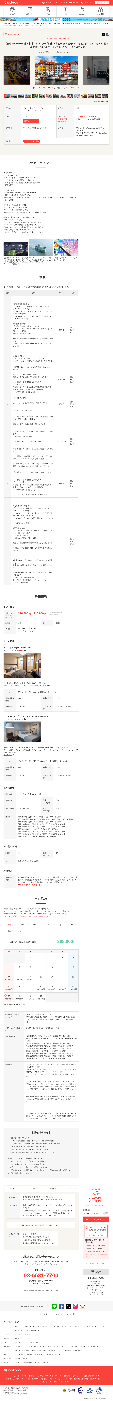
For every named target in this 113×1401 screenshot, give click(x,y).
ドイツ (67, 1346)
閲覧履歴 (75, 2)
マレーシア (55, 1326)
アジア (6, 1326)
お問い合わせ (77, 1376)
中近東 (6, 1363)
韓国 (16, 1326)
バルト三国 (67, 1350)
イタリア (17, 1346)
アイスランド (59, 1354)
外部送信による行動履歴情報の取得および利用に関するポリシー (85, 1379)
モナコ (34, 1350)
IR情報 (24, 1376)
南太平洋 (6, 1338)
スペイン (25, 1346)
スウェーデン (48, 1354)
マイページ (104, 3)
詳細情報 (53, 1189)
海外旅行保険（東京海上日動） (15, 1379)
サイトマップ (65, 1382)
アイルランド (50, 1346)
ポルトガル (42, 1350)
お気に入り (88, 2)
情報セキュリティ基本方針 (50, 1382)
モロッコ (45, 1363)
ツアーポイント (13, 1189)
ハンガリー (91, 1346)
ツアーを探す (44, 1314)
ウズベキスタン (35, 1330)
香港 (26, 1326)
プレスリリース (56, 1376)
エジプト (37, 1363)
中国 (37, 1326)
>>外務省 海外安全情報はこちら (30, 885)
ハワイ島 (25, 1334)
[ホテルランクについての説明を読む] (25, 650)
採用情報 (31, 1376)
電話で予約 (49, 2)
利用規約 (44, 1379)
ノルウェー (29, 1354)
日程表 (33, 1189)
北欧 (5, 1354)
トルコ (17, 1363)
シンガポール (45, 1326)
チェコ (99, 1346)
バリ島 (26, 1330)
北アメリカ (7, 1359)
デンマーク (38, 1354)
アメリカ (17, 1359)
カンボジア (95, 1326)
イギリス (41, 1346)
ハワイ (6, 1334)
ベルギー (60, 1346)
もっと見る (8, 755)
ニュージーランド (32, 1342)
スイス (59, 1350)
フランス (33, 1346)
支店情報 (67, 1376)
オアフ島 (17, 1334)
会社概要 (16, 1376)
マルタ (27, 1350)
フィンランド (19, 1354)
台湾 (21, 1326)
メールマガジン (57, 1314)
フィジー (17, 1338)
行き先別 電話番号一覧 (90, 1376)
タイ (71, 1326)
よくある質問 (62, 2)
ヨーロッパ (7, 1346)
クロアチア (51, 1350)
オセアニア (7, 1342)
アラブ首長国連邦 (27, 1363)
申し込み (73, 1189)
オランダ (74, 1346)
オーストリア (19, 1350)
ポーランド (76, 1350)
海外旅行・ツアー (12, 1322)
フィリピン (78, 1326)
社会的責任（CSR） (43, 1376)
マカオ (32, 1326)
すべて (22, 931)
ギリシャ (82, 1346)
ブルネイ (64, 1326)
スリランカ (18, 1330)
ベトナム (87, 1326)
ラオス (103, 1326)
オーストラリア (20, 1342)
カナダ (25, 1359)
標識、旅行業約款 (33, 1379)
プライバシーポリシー (56, 1379)
